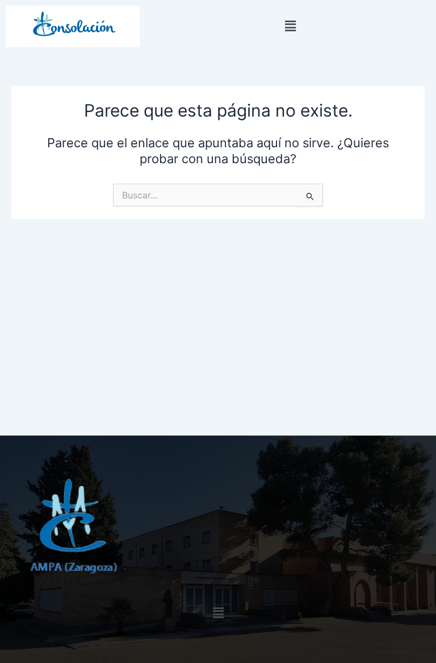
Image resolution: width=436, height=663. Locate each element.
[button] (290, 26)
